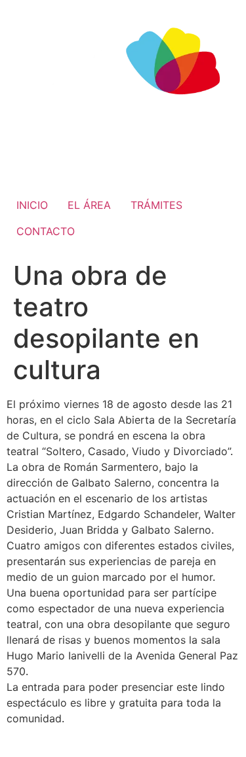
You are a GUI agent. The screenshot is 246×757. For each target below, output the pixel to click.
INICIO (32, 205)
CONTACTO (45, 231)
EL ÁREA (89, 205)
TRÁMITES (156, 205)
